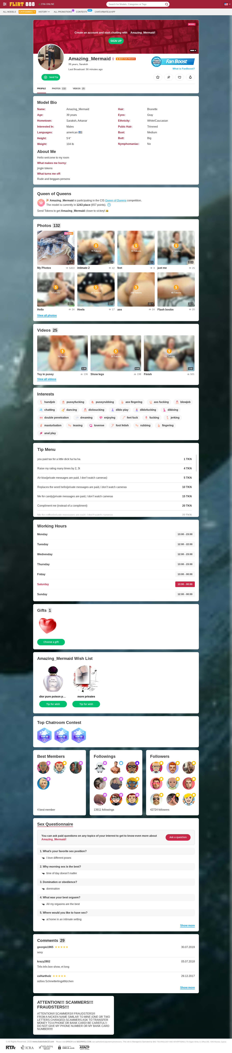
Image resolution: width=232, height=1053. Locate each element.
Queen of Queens (115, 200)
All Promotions (63, 12)
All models (9, 12)
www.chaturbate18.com (43, 1041)
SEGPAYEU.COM (84, 1042)
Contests (81, 12)
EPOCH (69, 1042)
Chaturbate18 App (105, 12)
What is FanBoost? (184, 68)
